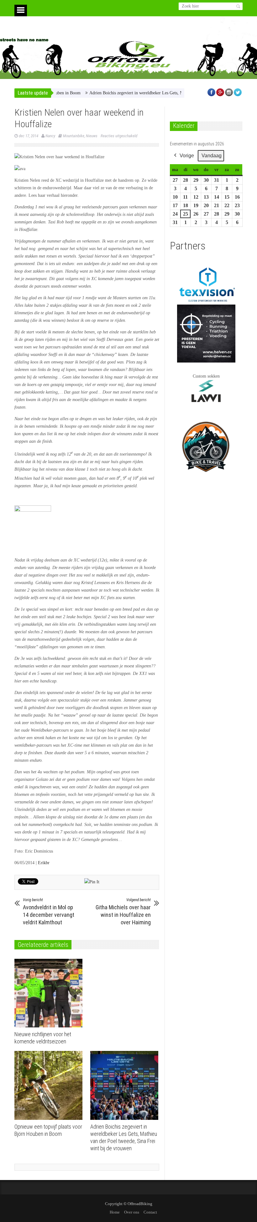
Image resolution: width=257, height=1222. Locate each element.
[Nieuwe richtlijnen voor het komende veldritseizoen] (50, 993)
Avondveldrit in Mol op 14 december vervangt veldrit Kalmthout (48, 911)
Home (115, 1212)
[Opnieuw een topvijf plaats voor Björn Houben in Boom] (50, 1085)
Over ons (131, 1212)
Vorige (187, 155)
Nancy (50, 135)
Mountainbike (73, 135)
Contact (150, 1212)
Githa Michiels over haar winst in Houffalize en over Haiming (123, 911)
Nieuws (91, 135)
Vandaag (212, 155)
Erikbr (44, 862)
